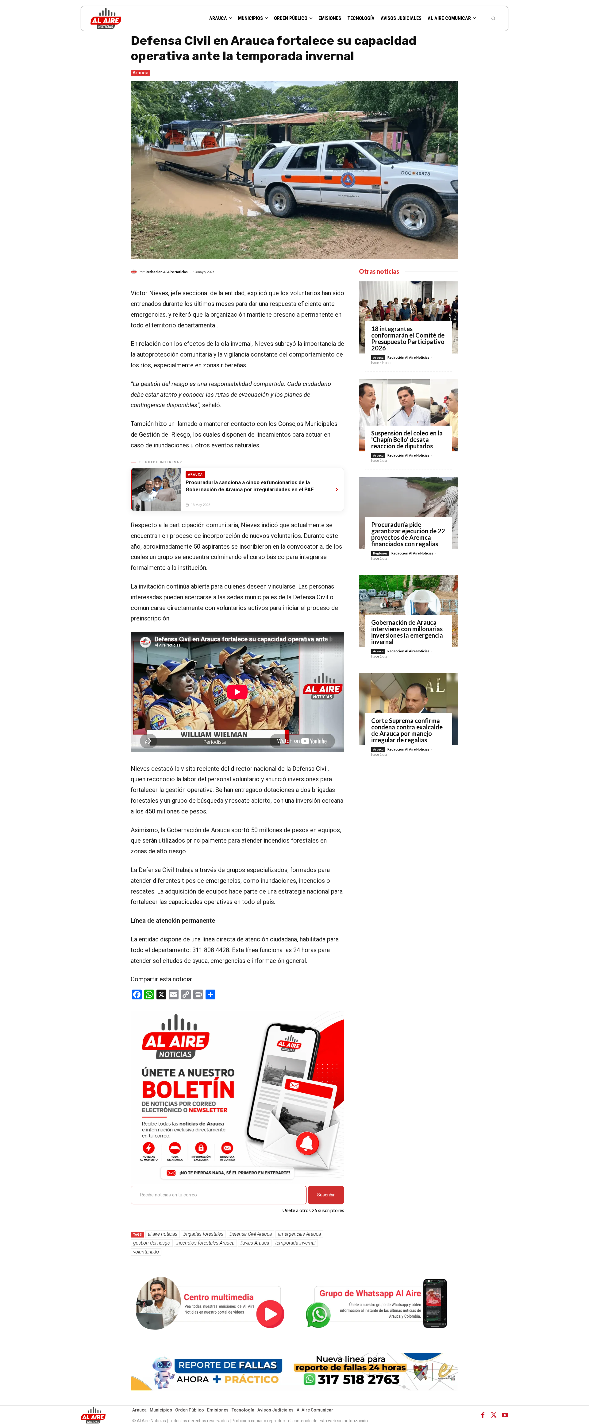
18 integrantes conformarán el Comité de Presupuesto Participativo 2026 (408, 338)
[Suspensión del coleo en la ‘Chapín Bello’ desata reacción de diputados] (408, 415)
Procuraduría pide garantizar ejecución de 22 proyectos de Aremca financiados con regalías (408, 534)
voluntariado (146, 1252)
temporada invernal (295, 1243)
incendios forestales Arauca (205, 1243)
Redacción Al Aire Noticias (167, 272)
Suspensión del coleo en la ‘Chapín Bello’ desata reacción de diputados (407, 439)
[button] (493, 18)
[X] (494, 1415)
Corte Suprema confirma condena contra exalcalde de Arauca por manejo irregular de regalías (407, 730)
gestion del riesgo (151, 1243)
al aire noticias (162, 1234)
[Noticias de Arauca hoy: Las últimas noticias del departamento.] (127, 18)
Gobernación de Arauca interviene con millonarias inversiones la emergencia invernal (407, 632)
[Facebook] (483, 1415)
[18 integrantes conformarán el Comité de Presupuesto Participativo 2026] (408, 317)
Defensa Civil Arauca (250, 1234)
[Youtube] (505, 1415)
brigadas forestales (203, 1234)
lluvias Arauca (255, 1243)
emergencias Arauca (299, 1234)
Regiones (380, 553)
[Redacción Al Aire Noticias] (135, 272)
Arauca (140, 72)
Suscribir (326, 1195)
